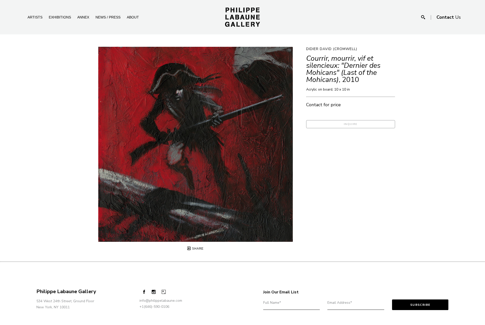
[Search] (423, 17)
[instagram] (154, 292)
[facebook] (144, 292)
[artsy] (163, 292)
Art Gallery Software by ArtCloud (50, 319)
